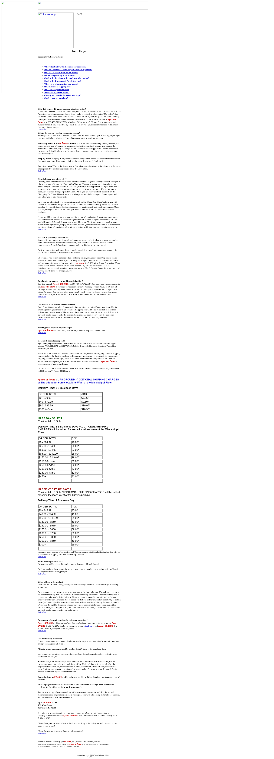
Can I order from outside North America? (62, 81)
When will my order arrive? (56, 92)
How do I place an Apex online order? (61, 72)
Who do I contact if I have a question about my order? (68, 69)
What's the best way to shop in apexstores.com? (65, 67)
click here (88, 626)
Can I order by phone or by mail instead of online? (66, 78)
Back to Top (42, 129)
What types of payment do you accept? (61, 84)
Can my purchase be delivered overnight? (63, 95)
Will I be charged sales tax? (56, 89)
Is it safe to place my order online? (59, 75)
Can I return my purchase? (56, 98)
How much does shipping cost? (57, 87)
